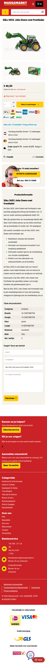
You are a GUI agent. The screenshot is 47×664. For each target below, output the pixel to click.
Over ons (5, 523)
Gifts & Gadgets (8, 504)
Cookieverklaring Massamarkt (16, 588)
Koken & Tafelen (8, 485)
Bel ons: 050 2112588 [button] (26, 180)
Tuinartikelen (7, 491)
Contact (5, 530)
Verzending (6, 533)
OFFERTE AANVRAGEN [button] (26, 174)
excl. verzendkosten (20, 89)
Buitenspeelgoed (8, 501)
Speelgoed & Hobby (10, 488)
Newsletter (6, 520)
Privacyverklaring (11, 591)
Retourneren (7, 527)
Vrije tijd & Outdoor (9, 494)
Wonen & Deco (8, 498)
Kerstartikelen (7, 508)
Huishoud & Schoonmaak (12, 481)
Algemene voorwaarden (13, 584)
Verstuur (10, 398)
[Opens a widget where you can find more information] (38, 660)
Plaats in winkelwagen (28, 104)
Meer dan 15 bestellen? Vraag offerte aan (20, 125)
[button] (11, 430)
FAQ (3, 517)
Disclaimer (35, 588)
